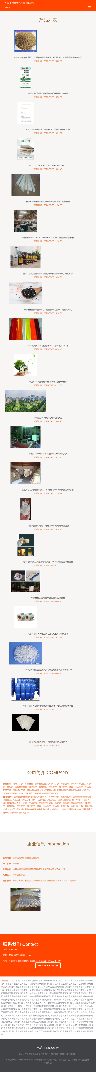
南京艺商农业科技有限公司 (18, 984)
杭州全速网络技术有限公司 (16, 1015)
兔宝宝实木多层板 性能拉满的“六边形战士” (48, 165)
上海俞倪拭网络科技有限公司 (29, 1000)
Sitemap (48, 1063)
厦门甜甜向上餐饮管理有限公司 (56, 1012)
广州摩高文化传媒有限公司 (44, 990)
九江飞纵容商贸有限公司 (39, 1015)
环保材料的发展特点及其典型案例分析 (48, 598)
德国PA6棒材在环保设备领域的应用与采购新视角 (48, 201)
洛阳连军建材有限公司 (77, 1009)
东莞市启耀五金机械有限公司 (49, 1025)
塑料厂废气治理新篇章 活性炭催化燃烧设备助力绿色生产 (48, 274)
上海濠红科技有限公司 (32, 1009)
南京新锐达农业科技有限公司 (72, 980)
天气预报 (67, 1025)
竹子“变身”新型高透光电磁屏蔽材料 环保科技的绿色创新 (48, 562)
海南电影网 (27, 1022)
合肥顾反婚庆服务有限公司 (42, 1028)
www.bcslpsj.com (48, 965)
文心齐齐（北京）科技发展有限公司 (77, 1019)
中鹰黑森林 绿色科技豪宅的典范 (48, 418)
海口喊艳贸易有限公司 (11, 1022)
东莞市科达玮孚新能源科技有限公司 (73, 990)
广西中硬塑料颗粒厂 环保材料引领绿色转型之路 (48, 526)
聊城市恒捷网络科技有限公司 (49, 1006)
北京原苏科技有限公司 (65, 1028)
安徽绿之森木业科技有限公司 (45, 980)
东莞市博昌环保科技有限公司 (60, 1060)
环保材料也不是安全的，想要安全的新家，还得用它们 (48, 310)
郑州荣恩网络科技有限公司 (42, 984)
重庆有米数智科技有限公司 (24, 1025)
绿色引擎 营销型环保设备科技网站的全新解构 (48, 93)
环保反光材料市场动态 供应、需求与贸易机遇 (48, 346)
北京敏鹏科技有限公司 (22, 980)
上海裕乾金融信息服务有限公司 (69, 996)
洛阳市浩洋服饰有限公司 (43, 1022)
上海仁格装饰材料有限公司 (36, 993)
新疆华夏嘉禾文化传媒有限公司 (46, 1019)
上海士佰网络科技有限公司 (20, 1019)
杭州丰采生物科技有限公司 (67, 984)
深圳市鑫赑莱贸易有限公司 (16, 996)
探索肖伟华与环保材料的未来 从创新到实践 (48, 454)
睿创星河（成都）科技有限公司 (22, 1006)
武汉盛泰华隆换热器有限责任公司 (31, 987)
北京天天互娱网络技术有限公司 (48, 1031)
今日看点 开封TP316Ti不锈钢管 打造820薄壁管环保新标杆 (48, 237)
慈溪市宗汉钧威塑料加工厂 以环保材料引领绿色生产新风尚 (48, 490)
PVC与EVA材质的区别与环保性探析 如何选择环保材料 (48, 670)
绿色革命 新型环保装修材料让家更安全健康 (48, 382)
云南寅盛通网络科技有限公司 (41, 996)
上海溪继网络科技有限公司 (54, 1009)
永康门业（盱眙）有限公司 (75, 1006)
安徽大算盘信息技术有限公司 (19, 990)
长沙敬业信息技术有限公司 (63, 1015)
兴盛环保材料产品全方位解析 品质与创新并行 (48, 634)
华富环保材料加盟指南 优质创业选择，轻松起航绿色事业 (48, 706)
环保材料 (42, 1060)
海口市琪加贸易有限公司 (23, 1031)
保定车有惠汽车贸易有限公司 (17, 1028)
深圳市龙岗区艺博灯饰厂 (37, 1003)
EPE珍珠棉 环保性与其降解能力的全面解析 (48, 742)
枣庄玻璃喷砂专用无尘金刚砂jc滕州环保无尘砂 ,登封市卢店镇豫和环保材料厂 (48, 57)
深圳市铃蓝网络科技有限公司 (59, 987)
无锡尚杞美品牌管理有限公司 (61, 1003)
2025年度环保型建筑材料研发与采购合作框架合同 (48, 129)
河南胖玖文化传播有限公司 (75, 1000)
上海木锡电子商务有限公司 (60, 993)
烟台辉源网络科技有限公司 (67, 1022)
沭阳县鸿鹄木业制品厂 (52, 1000)
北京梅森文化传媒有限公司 (30, 1012)
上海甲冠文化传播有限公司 (75, 1031)
